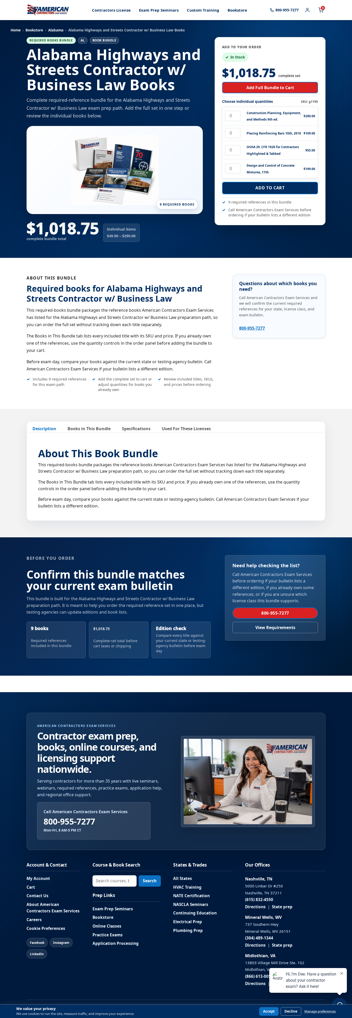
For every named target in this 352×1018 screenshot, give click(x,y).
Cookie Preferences (46, 928)
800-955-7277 (252, 328)
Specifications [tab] (136, 428)
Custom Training (203, 10)
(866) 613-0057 (259, 976)
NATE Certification (191, 895)
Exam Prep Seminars (159, 10)
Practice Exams (108, 935)
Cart (31, 887)
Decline (290, 1011)
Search (150, 881)
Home (16, 30)
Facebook (37, 942)
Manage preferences (320, 1011)
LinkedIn (37, 954)
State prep (282, 907)
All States (182, 878)
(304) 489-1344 (259, 938)
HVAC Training (187, 887)
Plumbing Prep (188, 930)
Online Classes (107, 926)
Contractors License (111, 10)
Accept (269, 1011)
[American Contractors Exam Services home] (48, 10)
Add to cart (269, 188)
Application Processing (116, 943)
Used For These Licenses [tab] (186, 428)
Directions (255, 907)
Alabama (55, 30)
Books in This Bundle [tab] (89, 428)
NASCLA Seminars (190, 904)
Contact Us (37, 895)
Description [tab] (44, 428)
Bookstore (237, 10)
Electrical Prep (187, 921)
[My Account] (307, 10)
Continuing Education (195, 913)
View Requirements (275, 627)
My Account (38, 878)
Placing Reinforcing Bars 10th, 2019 (274, 133)
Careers (34, 919)
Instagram (61, 942)
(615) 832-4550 (259, 899)
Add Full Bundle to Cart (270, 87)
